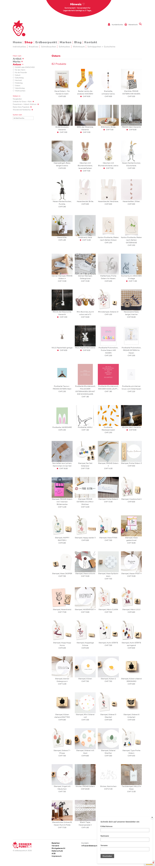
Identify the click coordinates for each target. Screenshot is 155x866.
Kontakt (90, 42)
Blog (78, 42)
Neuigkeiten (17, 99)
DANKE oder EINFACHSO (25, 67)
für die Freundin (21, 72)
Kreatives (33, 46)
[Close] (152, 817)
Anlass (17, 64)
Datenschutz (57, 851)
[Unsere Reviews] (149, 865)
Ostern (17, 85)
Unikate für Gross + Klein (22, 101)
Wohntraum (79, 46)
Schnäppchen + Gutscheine (101, 46)
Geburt (17, 75)
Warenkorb (133, 25)
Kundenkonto (117, 25)
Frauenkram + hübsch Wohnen (25, 104)
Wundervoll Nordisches (22, 110)
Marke (16, 61)
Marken (65, 42)
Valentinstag (20, 88)
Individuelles (19, 46)
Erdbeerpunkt (46, 42)
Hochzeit (18, 80)
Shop (29, 42)
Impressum (57, 856)
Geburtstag (19, 78)
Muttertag (19, 83)
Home (17, 42)
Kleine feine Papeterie (21, 107)
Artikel (17, 58)
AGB (53, 853)
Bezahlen (56, 843)
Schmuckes (64, 46)
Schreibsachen (48, 46)
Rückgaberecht (58, 848)
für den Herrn (20, 70)
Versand (55, 846)
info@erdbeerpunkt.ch (91, 846)
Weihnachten (20, 91)
